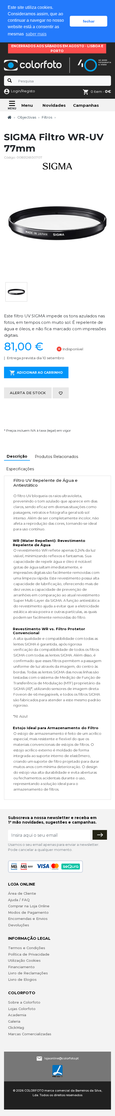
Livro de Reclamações (28, 973)
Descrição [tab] (17, 456)
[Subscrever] (100, 835)
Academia (17, 1015)
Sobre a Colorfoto (24, 1002)
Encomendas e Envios (28, 918)
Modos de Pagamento (28, 912)
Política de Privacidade (28, 954)
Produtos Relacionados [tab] (56, 456)
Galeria (14, 1021)
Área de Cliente (22, 893)
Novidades (54, 105)
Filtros (47, 117)
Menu (27, 105)
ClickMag (16, 1027)
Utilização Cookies (24, 960)
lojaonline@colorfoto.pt (61, 1058)
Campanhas (86, 105)
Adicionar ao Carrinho (40, 372)
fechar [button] (88, 21)
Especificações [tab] (20, 469)
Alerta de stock (28, 393)
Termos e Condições (26, 948)
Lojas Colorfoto (22, 1009)
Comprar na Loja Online (28, 906)
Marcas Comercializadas (29, 1034)
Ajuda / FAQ (19, 900)
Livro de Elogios (22, 979)
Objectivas (26, 117)
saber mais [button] (36, 34)
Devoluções (18, 925)
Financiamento (21, 967)
